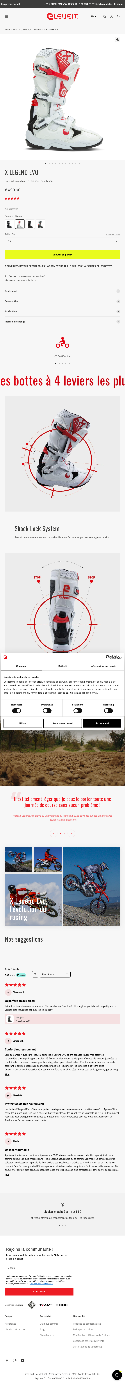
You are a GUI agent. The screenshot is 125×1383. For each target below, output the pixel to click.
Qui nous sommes (49, 1323)
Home (7, 29)
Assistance (10, 1323)
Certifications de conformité (87, 1346)
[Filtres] (35, 974)
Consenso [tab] (21, 666)
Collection (26, 29)
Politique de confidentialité (87, 1323)
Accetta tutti (102, 723)
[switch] (47, 710)
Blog (42, 1329)
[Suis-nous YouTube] (22, 1360)
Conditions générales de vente (88, 1341)
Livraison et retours (15, 1329)
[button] (12, 198)
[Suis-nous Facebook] (7, 1360)
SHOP (15, 29)
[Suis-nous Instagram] (15, 1360)
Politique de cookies (83, 1329)
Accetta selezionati (62, 723)
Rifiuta (22, 723)
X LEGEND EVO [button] (23, 1020)
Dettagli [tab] (62, 666)
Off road (38, 29)
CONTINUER (39, 1291)
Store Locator (47, 1335)
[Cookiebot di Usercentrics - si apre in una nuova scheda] (108, 657)
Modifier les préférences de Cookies (91, 1335)
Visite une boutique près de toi (20, 280)
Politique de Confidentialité (41, 1284)
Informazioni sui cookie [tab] (103, 666)
